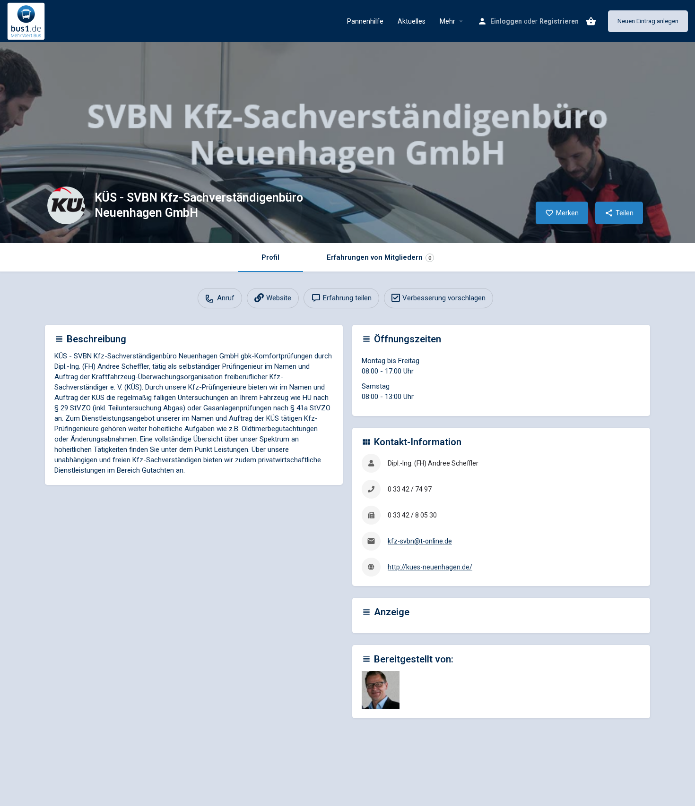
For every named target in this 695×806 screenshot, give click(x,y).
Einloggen (506, 21)
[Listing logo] (66, 205)
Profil (270, 257)
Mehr (447, 21)
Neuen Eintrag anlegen (647, 21)
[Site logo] (27, 20)
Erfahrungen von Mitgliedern (379, 257)
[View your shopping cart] (591, 21)
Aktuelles (412, 21)
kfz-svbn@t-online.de (420, 541)
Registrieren (559, 21)
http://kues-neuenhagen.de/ (430, 567)
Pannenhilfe (365, 21)
